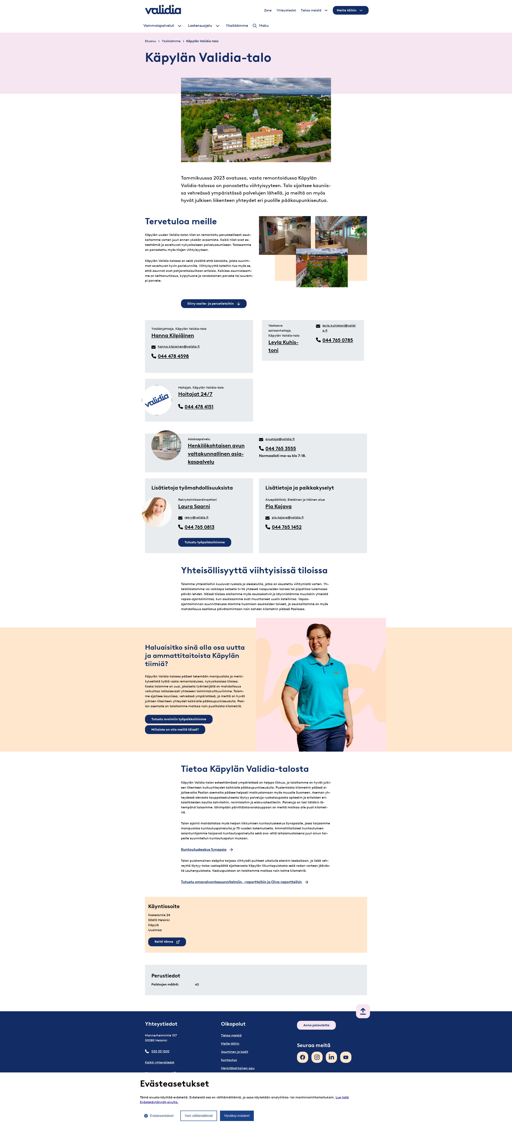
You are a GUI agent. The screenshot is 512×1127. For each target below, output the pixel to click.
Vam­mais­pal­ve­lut (158, 25)
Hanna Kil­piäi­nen (172, 335)
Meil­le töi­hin (346, 10)
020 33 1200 (160, 1051)
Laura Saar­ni (194, 506)
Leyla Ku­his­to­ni (283, 346)
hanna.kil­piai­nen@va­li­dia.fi (179, 346)
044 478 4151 (199, 407)
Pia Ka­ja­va (278, 506)
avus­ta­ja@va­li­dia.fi (280, 439)
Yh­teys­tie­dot (286, 10)
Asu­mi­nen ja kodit (234, 1052)
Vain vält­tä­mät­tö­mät (199, 1115)
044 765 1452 (287, 527)
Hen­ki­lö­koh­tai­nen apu (238, 1068)
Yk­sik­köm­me (237, 25)
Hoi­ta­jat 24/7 (195, 394)
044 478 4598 (173, 356)
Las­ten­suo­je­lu (200, 25)
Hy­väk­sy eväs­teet (236, 1115)
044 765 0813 (199, 527)
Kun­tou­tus (229, 1060)
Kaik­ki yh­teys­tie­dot (159, 1062)
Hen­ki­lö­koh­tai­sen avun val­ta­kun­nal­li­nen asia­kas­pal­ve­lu (216, 453)
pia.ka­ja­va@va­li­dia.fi (288, 517)
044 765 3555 (280, 448)
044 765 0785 (337, 340)
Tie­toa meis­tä (311, 10)
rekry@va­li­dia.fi (196, 517)
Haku (264, 25)
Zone (268, 10)
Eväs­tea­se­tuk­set (161, 1115)
